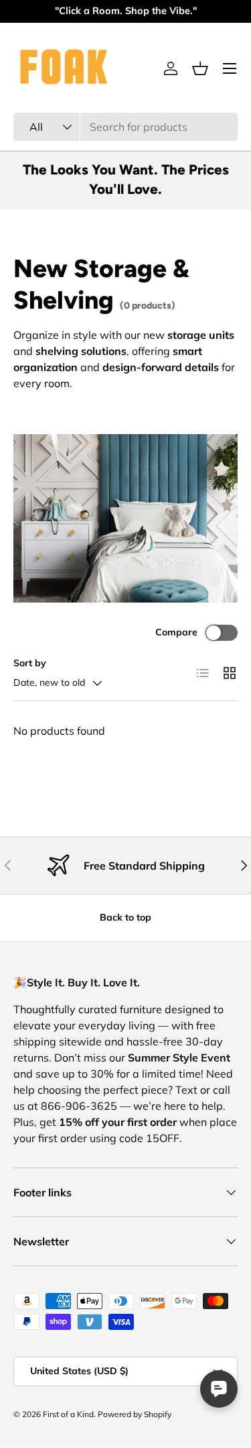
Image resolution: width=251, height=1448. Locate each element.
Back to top (125, 917)
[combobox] (125, 127)
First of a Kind (68, 1414)
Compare (176, 632)
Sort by (29, 663)
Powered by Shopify (134, 1414)
